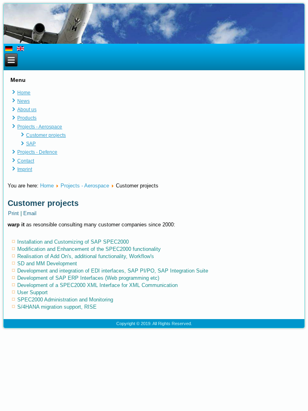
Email (29, 213)
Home (23, 93)
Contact (25, 161)
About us (26, 109)
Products (26, 118)
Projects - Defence (37, 152)
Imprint (24, 169)
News (23, 101)
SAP (31, 143)
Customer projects (46, 135)
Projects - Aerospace (39, 127)
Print (14, 213)
